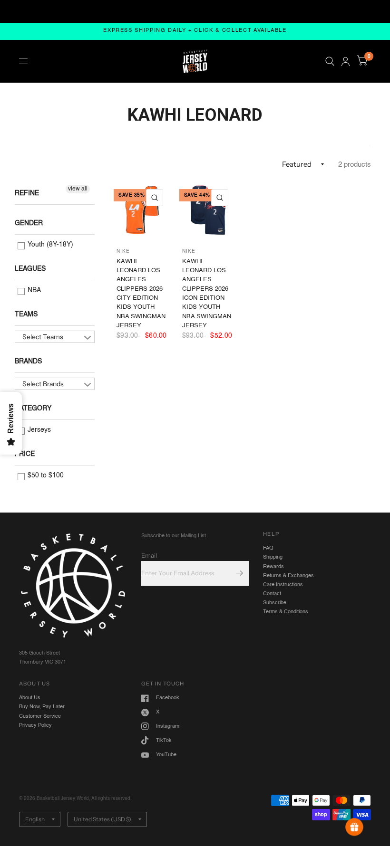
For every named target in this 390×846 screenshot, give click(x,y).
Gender (29, 223)
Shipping (273, 557)
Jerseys (38, 430)
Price (25, 454)
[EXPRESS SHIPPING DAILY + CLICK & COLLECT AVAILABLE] (195, 31)
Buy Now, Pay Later (42, 707)
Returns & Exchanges (288, 576)
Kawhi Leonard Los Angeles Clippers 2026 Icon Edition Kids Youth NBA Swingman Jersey (206, 293)
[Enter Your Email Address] (239, 573)
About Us (29, 698)
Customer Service (40, 716)
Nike (123, 251)
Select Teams (42, 337)
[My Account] (345, 61)
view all (78, 189)
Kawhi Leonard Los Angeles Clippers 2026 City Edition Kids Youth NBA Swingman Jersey (141, 293)
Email (149, 555)
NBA (33, 290)
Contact (272, 594)
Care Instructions (283, 585)
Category (33, 408)
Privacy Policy (35, 725)
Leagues (30, 269)
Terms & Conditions (285, 612)
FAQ (268, 548)
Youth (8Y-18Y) (49, 244)
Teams (26, 314)
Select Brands (43, 384)
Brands (28, 361)
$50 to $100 (45, 475)
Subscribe (274, 603)
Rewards (273, 567)
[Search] (330, 61)
